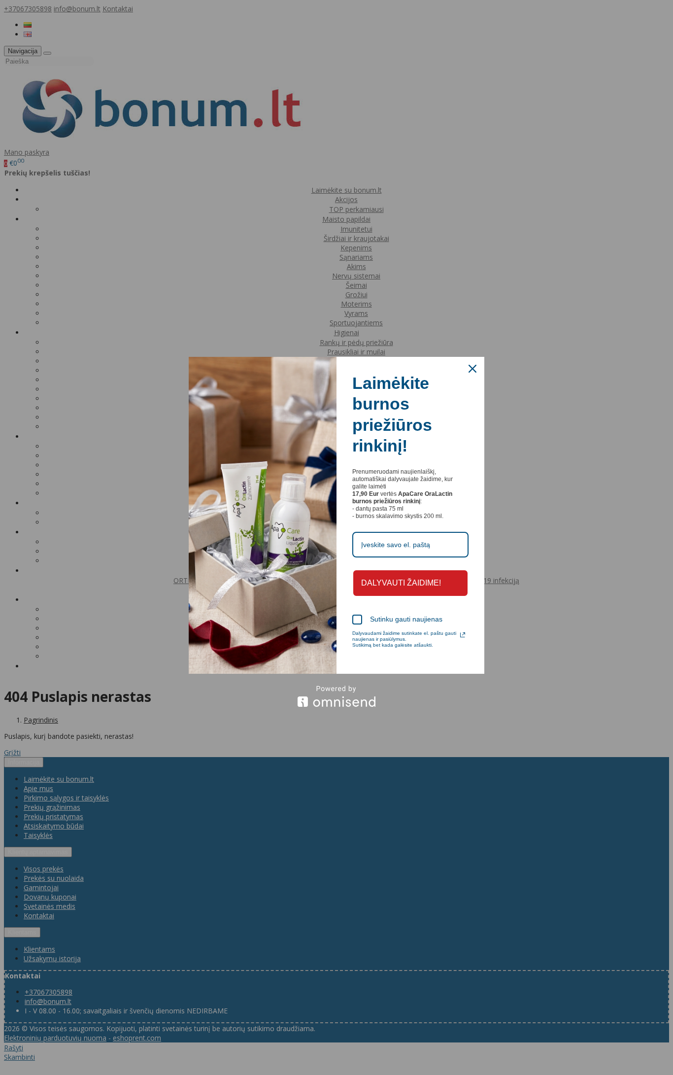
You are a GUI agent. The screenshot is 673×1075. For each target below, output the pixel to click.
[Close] (472, 369)
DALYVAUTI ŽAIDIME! (401, 583)
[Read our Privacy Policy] (463, 635)
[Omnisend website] (336, 696)
